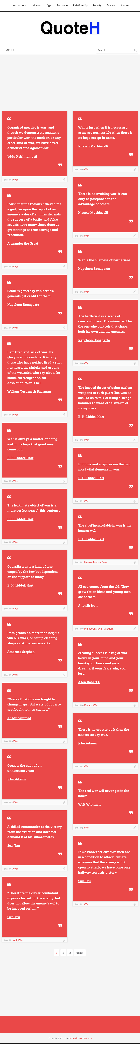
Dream (111, 5)
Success (125, 5)
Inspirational (19, 5)
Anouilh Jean (87, 605)
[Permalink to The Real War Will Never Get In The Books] (135, 827)
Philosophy (90, 628)
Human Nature (92, 562)
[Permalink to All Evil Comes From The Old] (135, 628)
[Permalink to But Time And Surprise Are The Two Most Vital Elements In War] (135, 501)
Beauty (97, 5)
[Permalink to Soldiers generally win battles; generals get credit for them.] (64, 328)
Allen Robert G (89, 682)
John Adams (87, 743)
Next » (80, 952)
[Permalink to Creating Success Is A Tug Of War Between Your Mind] (135, 705)
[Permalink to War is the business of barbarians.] (135, 292)
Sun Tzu (13, 845)
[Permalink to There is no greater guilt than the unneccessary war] (135, 766)
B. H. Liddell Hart (91, 417)
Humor (37, 5)
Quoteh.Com (76, 1038)
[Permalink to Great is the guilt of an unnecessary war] (64, 802)
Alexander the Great (22, 243)
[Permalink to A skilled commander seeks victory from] (64, 869)
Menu (9, 50)
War (15, 179)
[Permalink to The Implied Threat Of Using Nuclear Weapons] (135, 440)
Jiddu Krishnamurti (22, 156)
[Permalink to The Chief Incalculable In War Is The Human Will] (135, 562)
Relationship (80, 5)
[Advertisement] (70, 83)
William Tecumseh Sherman (29, 391)
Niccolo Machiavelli (93, 146)
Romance (62, 5)
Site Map (88, 1038)
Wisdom (109, 628)
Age (48, 5)
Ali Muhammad (19, 718)
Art (15, 940)
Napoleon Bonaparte (94, 269)
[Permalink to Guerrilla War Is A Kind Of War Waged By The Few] (64, 608)
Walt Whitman (89, 804)
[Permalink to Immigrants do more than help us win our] (64, 675)
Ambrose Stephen (20, 652)
